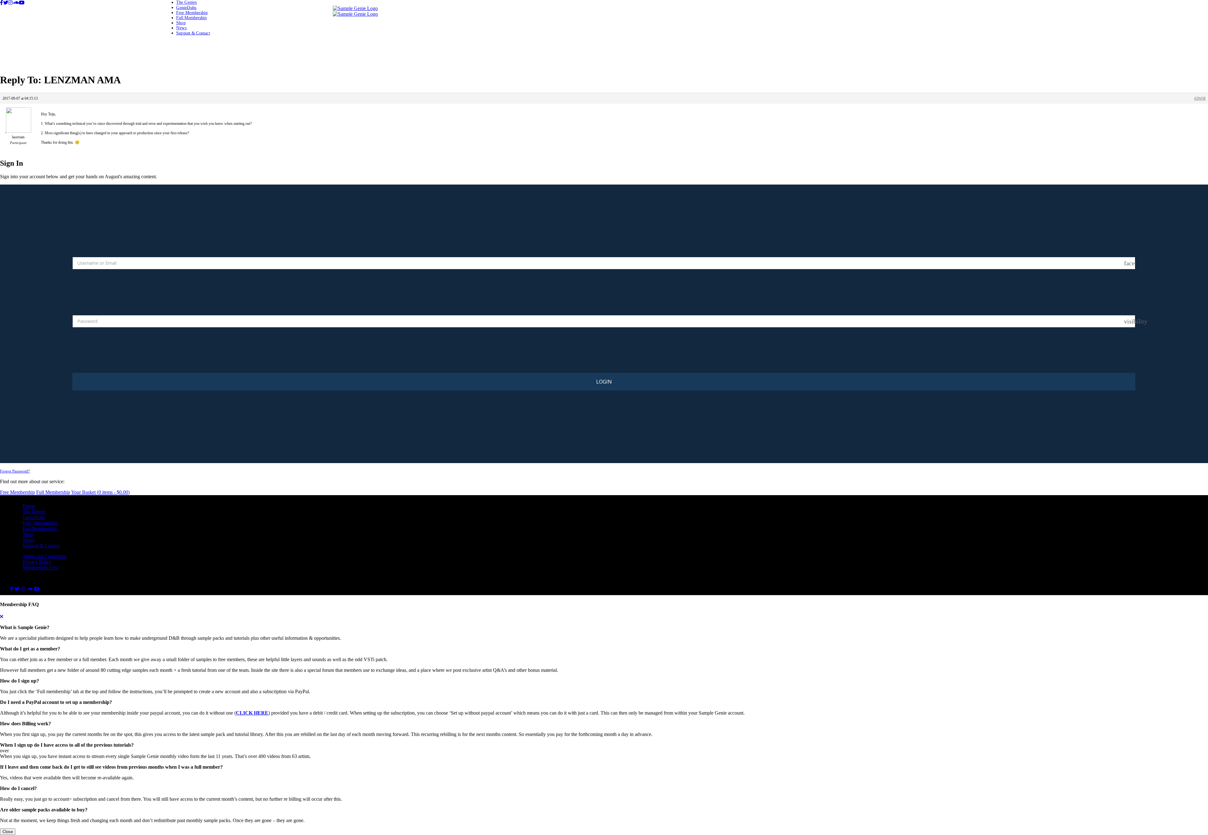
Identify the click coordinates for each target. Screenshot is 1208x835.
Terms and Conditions (44, 556)
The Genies (186, 2)
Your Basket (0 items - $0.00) (100, 492)
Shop (181, 22)
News (181, 27)
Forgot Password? (15, 471)
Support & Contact (193, 32)
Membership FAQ (41, 567)
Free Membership (192, 12)
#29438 (1199, 98)
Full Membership (191, 17)
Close (8, 831)
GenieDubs (186, 7)
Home (29, 506)
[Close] (1, 616)
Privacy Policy (37, 562)
